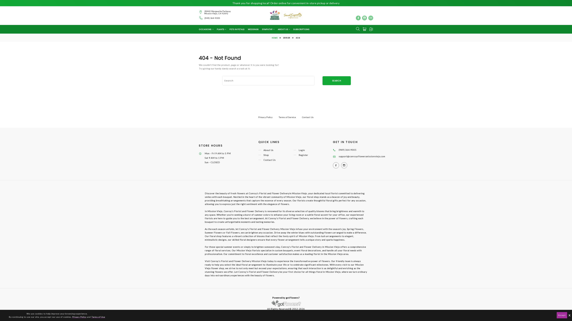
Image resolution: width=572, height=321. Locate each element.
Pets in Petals (237, 29)
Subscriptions (301, 29)
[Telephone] (201, 17)
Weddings (253, 29)
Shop (266, 155)
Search (336, 80)
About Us (268, 150)
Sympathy (267, 29)
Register (303, 155)
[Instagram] (364, 18)
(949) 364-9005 (212, 18)
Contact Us (308, 117)
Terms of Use (98, 317)
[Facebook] (358, 18)
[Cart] (365, 29)
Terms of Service (287, 117)
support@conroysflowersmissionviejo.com (362, 156)
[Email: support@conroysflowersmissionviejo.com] (370, 18)
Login (302, 150)
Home (275, 38)
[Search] (358, 29)
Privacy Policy (265, 117)
